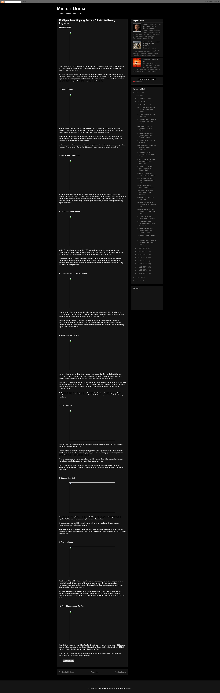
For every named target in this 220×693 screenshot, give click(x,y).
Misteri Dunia (71, 8)
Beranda (94, 672)
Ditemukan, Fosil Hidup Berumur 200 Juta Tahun (145, 128)
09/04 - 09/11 (143, 101)
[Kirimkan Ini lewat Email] (64, 661)
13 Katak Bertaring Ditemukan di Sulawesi (146, 217)
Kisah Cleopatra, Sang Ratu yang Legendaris (146, 174)
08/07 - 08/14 (143, 248)
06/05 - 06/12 (143, 270)
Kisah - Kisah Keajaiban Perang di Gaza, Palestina (151, 44)
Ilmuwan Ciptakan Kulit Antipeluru (145, 198)
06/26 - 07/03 (143, 261)
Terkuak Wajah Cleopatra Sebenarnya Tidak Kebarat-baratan (152, 26)
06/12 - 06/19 (143, 267)
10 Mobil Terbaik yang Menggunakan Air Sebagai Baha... (145, 168)
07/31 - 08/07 (143, 251)
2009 (138, 280)
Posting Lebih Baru (66, 672)
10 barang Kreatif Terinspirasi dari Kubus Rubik (146, 154)
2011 (138, 96)
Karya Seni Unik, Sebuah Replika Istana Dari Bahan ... (146, 109)
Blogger (128, 688)
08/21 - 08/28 (143, 104)
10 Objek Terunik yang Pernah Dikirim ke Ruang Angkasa (145, 135)
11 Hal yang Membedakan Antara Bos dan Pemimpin (146, 147)
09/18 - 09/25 (143, 98)
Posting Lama (120, 672)
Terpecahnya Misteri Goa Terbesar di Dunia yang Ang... (146, 204)
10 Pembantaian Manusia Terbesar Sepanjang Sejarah (146, 121)
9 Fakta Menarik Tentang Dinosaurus (146, 115)
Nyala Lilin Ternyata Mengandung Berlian (145, 186)
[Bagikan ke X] (68, 661)
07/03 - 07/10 (143, 257)
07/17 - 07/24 (143, 254)
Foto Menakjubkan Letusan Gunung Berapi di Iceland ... (146, 223)
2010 (138, 277)
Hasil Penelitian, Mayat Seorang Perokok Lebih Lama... (146, 211)
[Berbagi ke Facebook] (71, 661)
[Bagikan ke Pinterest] (73, 661)
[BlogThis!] (66, 661)
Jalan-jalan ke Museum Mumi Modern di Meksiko (145, 192)
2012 (138, 92)
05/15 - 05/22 (143, 273)
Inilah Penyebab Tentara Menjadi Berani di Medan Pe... (146, 161)
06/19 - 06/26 (143, 264)
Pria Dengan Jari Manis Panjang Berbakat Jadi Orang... (146, 180)
